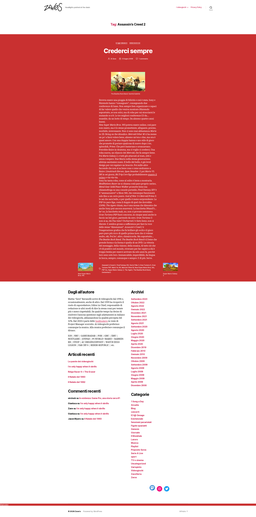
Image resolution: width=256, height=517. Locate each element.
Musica (134, 443)
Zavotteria (136, 474)
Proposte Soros (138, 450)
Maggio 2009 (137, 378)
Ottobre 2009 (138, 361)
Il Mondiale (136, 436)
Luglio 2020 (137, 333)
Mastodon (4, 505)
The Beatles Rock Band (141, 270)
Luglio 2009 (137, 371)
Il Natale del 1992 (76, 382)
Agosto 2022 (137, 306)
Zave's (78, 511)
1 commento (143, 59)
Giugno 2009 (137, 375)
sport (133, 456)
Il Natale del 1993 (76, 377)
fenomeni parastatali (141, 422)
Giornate (135, 432)
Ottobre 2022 (137, 302)
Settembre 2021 (139, 320)
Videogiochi (134, 43)
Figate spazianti (139, 425)
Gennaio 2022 (138, 309)
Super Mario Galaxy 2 (116, 270)
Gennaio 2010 (138, 354)
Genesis (135, 429)
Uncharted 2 (106, 272)
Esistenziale (137, 419)
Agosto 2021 (137, 323)
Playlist (134, 446)
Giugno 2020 (137, 337)
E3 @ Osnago (121, 43)
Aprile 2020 (137, 344)
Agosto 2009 (137, 368)
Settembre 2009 (139, 364)
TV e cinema (137, 460)
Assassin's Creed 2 (109, 265)
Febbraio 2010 (138, 351)
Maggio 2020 (137, 340)
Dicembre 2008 (139, 385)
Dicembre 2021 (138, 313)
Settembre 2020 (139, 326)
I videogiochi (181, 7)
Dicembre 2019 (138, 347)
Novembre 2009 (139, 358)
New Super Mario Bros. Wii (144, 268)
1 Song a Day (137, 401)
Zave (114, 59)
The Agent (128, 270)
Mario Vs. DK (116, 268)
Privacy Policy (196, 7)
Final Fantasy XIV (123, 265)
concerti (135, 412)
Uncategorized (138, 463)
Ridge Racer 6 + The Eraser (81, 372)
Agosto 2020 (137, 330)
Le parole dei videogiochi (80, 361)
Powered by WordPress (92, 511)
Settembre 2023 (139, 299)
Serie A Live (137, 453)
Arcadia (135, 405)
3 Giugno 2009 (127, 59)
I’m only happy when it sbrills (82, 366)
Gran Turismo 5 (145, 265)
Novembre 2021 (139, 316)
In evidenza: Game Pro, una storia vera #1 (99, 398)
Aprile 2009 (137, 382)
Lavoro (134, 439)
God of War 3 (134, 265)
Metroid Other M (128, 268)
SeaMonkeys (101, 321)
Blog (133, 408)
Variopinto (136, 467)
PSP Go (104, 270)
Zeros (134, 477)
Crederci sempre (128, 51)
